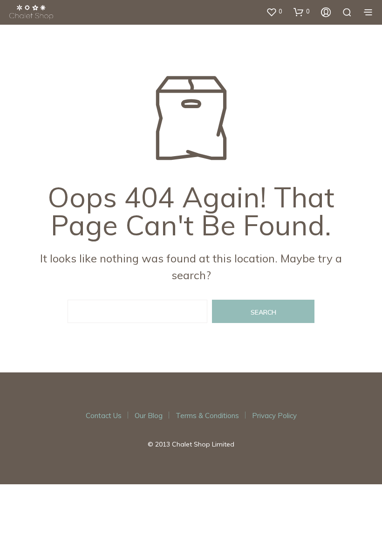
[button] (274, 11)
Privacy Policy (274, 415)
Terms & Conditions (207, 415)
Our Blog (149, 415)
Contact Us (104, 415)
